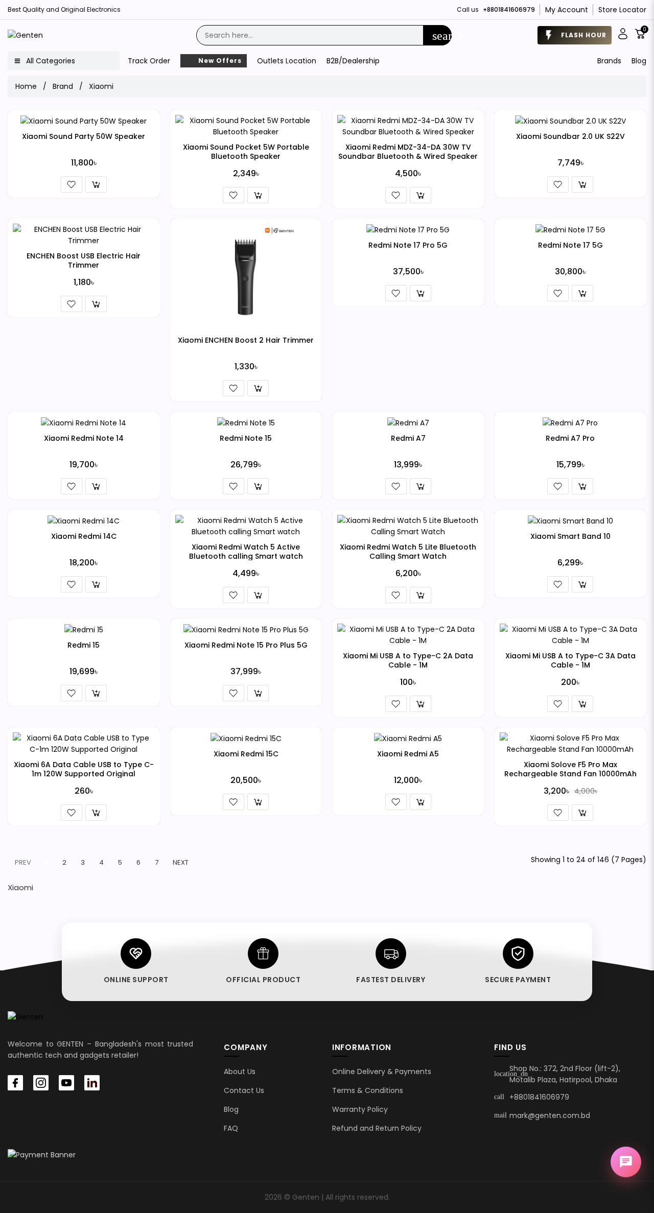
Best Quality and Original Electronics (64, 9)
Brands (609, 61)
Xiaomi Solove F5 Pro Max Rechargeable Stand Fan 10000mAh (570, 769)
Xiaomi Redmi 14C (83, 536)
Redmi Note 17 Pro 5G (408, 245)
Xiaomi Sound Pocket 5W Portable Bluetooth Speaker (246, 151)
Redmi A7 (408, 438)
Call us (496, 9)
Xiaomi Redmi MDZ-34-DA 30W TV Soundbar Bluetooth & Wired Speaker (408, 151)
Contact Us (244, 1090)
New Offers (219, 60)
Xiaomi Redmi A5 (408, 753)
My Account (566, 10)
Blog (639, 61)
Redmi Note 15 (246, 438)
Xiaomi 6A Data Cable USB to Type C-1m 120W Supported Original (84, 769)
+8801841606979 (539, 1097)
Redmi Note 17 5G (570, 245)
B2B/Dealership (353, 61)
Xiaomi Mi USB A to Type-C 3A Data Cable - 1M (570, 660)
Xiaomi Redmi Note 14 (84, 438)
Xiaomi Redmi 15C (246, 753)
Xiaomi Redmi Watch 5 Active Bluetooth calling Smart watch (246, 551)
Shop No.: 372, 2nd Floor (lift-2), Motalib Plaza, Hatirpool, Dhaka (564, 1074)
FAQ (231, 1128)
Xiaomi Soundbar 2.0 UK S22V (570, 136)
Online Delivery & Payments (381, 1071)
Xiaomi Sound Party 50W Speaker (83, 136)
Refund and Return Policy (377, 1128)
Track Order (149, 61)
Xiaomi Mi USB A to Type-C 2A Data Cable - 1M (408, 660)
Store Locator (622, 10)
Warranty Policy (360, 1109)
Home (26, 86)
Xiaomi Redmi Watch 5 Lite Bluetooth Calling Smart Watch (408, 551)
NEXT (181, 862)
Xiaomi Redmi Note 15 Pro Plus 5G (246, 645)
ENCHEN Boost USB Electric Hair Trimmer (84, 260)
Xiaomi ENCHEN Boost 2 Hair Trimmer (246, 340)
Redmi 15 (83, 645)
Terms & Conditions (367, 1090)
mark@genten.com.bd (549, 1115)
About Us (239, 1071)
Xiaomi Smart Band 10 (570, 536)
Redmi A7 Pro (570, 438)
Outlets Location (286, 61)
